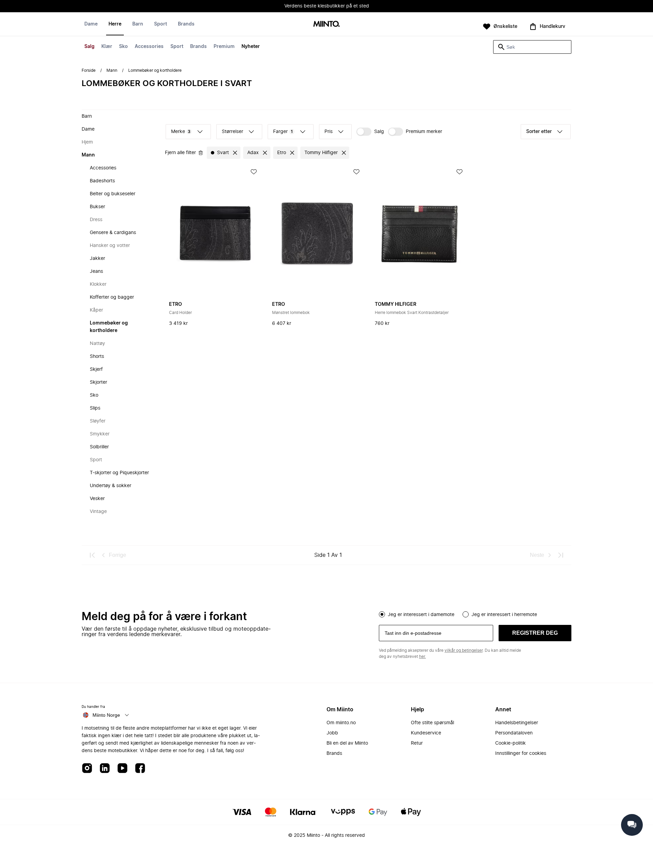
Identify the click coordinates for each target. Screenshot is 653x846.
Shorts (97, 356)
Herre (114, 24)
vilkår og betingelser (464, 650)
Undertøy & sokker (110, 485)
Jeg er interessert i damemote (421, 614)
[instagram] (87, 769)
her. (422, 656)
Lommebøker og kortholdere (109, 327)
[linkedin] (104, 769)
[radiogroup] (475, 613)
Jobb (332, 733)
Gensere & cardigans (113, 232)
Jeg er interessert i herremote (504, 614)
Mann (111, 70)
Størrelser (232, 131)
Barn (137, 24)
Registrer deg (535, 633)
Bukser (97, 206)
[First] (92, 555)
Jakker (97, 258)
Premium (224, 46)
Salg (89, 46)
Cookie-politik (510, 743)
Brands (198, 46)
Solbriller (99, 447)
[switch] (370, 131)
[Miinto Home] (326, 24)
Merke (180, 131)
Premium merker (424, 131)
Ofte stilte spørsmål (432, 722)
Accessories (149, 46)
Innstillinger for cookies (520, 753)
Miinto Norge (106, 715)
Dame (91, 24)
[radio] (382, 614)
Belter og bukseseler (112, 194)
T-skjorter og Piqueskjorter (119, 472)
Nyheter (250, 46)
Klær (106, 46)
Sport (176, 46)
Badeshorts (102, 181)
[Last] (560, 555)
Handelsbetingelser (516, 722)
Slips (95, 408)
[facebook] (140, 769)
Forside (89, 70)
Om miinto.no (341, 722)
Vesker (97, 498)
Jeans (96, 271)
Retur (417, 743)
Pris (328, 131)
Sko (123, 46)
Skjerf (96, 369)
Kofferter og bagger (112, 297)
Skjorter (98, 382)
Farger (283, 131)
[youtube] (122, 769)
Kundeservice (426, 733)
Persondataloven (514, 733)
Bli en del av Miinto (347, 743)
